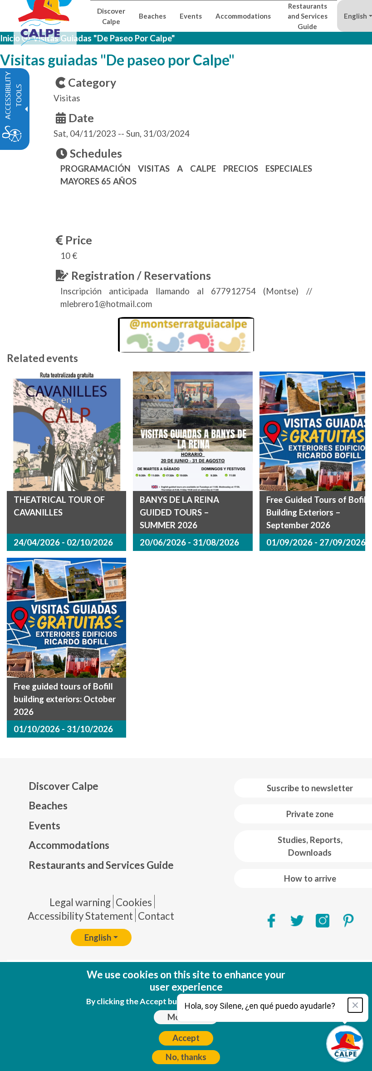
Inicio (10, 38)
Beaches (48, 805)
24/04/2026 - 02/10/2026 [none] (63, 542)
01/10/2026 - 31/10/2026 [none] (63, 729)
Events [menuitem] (191, 16)
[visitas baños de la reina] (192, 431)
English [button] (97, 937)
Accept (186, 1038)
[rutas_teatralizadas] (66, 431)
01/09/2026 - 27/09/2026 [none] (316, 542)
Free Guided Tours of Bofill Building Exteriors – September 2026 (317, 512)
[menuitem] (101, 786)
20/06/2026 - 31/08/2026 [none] (189, 542)
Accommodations (69, 845)
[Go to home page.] (45, 16)
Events (44, 825)
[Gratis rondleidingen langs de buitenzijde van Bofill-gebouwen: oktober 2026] (66, 617)
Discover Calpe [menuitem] (111, 16)
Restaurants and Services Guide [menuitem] (308, 16)
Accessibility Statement (80, 916)
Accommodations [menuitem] (243, 16)
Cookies (134, 902)
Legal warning (80, 902)
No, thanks (186, 1057)
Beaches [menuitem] (152, 16)
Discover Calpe (63, 786)
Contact (156, 916)
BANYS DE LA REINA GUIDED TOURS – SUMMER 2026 (179, 512)
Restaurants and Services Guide (101, 865)
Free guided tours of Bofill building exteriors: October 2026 (65, 699)
